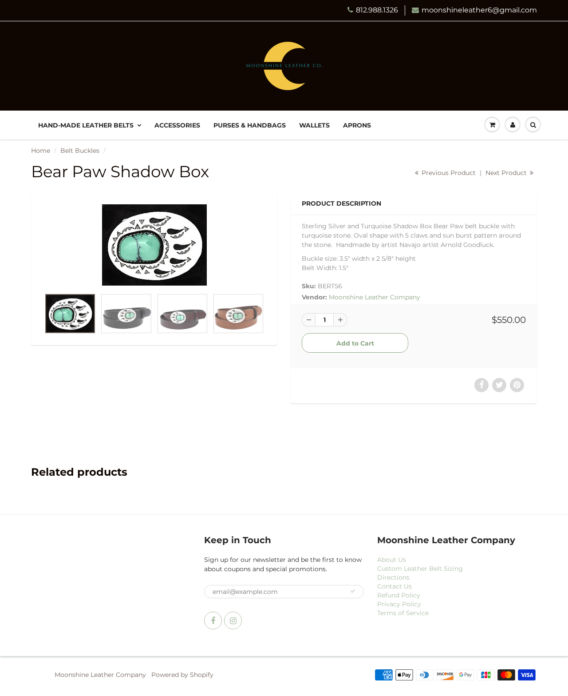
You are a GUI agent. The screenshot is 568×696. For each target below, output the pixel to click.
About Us (391, 560)
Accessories (177, 125)
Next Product (507, 173)
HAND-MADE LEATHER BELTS (86, 125)
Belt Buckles (79, 151)
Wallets (314, 125)
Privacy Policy (399, 604)
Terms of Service (403, 613)
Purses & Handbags (249, 125)
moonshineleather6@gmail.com (479, 10)
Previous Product (448, 173)
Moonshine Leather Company (374, 297)
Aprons (357, 125)
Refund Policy (398, 595)
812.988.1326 (377, 10)
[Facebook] (213, 620)
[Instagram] (233, 620)
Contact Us (394, 586)
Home (40, 151)
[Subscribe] (353, 591)
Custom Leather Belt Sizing (420, 569)
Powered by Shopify (182, 675)
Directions (393, 577)
